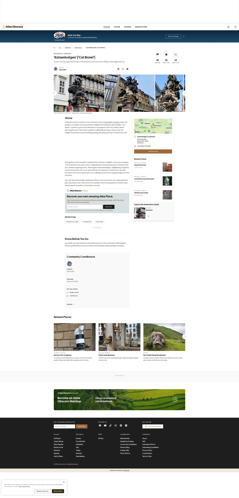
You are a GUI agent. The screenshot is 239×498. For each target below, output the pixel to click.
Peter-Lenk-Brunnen (107, 355)
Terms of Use (110, 210)
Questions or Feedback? (119, 470)
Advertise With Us (148, 444)
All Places (57, 438)
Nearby (56, 453)
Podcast (79, 453)
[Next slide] (184, 93)
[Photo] (167, 167)
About (144, 438)
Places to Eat (58, 447)
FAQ (143, 441)
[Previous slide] (54, 93)
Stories (78, 438)
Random (57, 450)
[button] (158, 55)
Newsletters (80, 456)
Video (78, 450)
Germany (116, 122)
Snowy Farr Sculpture (63, 355)
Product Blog (124, 447)
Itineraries (79, 444)
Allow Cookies (58, 491)
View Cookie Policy (24, 486)
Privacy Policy (101, 210)
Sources (70, 304)
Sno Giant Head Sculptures (154, 355)
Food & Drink (80, 441)
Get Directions (153, 151)
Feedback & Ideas (127, 441)
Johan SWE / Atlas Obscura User (82, 113)
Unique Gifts (124, 450)
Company (146, 434)
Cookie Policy (147, 453)
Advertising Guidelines (150, 447)
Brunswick (108, 122)
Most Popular (58, 444)
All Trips (100, 438)
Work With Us (125, 453)
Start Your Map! (173, 36)
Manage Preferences (42, 491)
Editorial (79, 434)
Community (125, 434)
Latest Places (58, 441)
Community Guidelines (128, 444)
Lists (77, 447)
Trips (100, 434)
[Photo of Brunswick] (139, 213)
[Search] (235, 26)
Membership (125, 438)
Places (56, 434)
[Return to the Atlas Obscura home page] (13, 26)
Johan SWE (62, 70)
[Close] (64, 482)
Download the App (154, 426)
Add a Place (58, 456)
